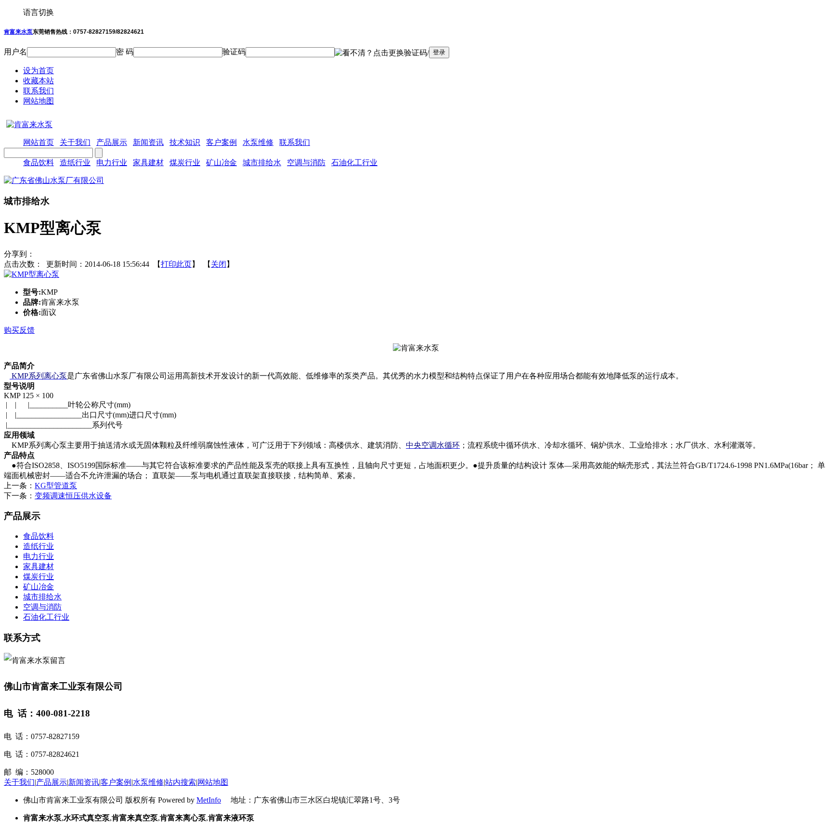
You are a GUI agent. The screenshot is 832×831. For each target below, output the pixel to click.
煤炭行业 (184, 162)
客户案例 (116, 782)
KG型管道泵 (56, 485)
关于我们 (19, 782)
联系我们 (38, 91)
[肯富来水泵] (28, 124)
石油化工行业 (354, 162)
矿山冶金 (221, 162)
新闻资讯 (83, 782)
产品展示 (51, 782)
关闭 (218, 264)
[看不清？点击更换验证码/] (382, 53)
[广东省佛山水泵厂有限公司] (54, 180)
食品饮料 (38, 162)
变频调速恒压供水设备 (73, 496)
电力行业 (111, 162)
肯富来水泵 (18, 31)
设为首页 (38, 70)
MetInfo (208, 800)
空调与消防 (306, 162)
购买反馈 (19, 330)
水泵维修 (148, 782)
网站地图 (38, 101)
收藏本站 (38, 81)
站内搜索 (180, 782)
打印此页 (176, 264)
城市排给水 (262, 162)
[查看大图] (31, 274)
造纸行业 (75, 162)
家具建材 (148, 162)
